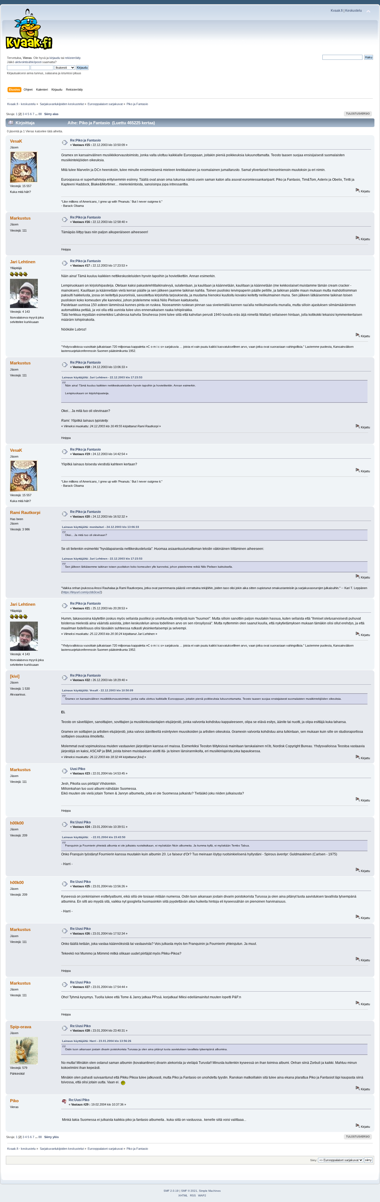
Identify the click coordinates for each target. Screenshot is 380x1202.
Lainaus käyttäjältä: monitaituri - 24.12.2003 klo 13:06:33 (100, 526)
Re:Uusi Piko (80, 822)
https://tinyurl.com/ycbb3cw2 (81, 592)
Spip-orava (20, 1026)
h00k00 (17, 823)
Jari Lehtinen (22, 261)
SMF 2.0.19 (171, 1190)
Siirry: (313, 1160)
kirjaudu (55, 57)
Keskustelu (353, 11)
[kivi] (14, 676)
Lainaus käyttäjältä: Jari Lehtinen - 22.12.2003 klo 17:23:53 (102, 377)
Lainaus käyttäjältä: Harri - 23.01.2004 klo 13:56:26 (96, 1040)
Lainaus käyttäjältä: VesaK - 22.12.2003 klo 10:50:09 (97, 690)
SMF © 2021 (189, 1190)
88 (40, 114)
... (36, 114)
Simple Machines (210, 1190)
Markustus (20, 218)
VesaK (16, 141)
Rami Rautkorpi (25, 512)
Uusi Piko (77, 769)
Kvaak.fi (337, 11)
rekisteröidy (72, 57)
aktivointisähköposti (28, 62)
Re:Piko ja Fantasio (85, 140)
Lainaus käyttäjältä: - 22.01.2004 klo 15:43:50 (93, 837)
